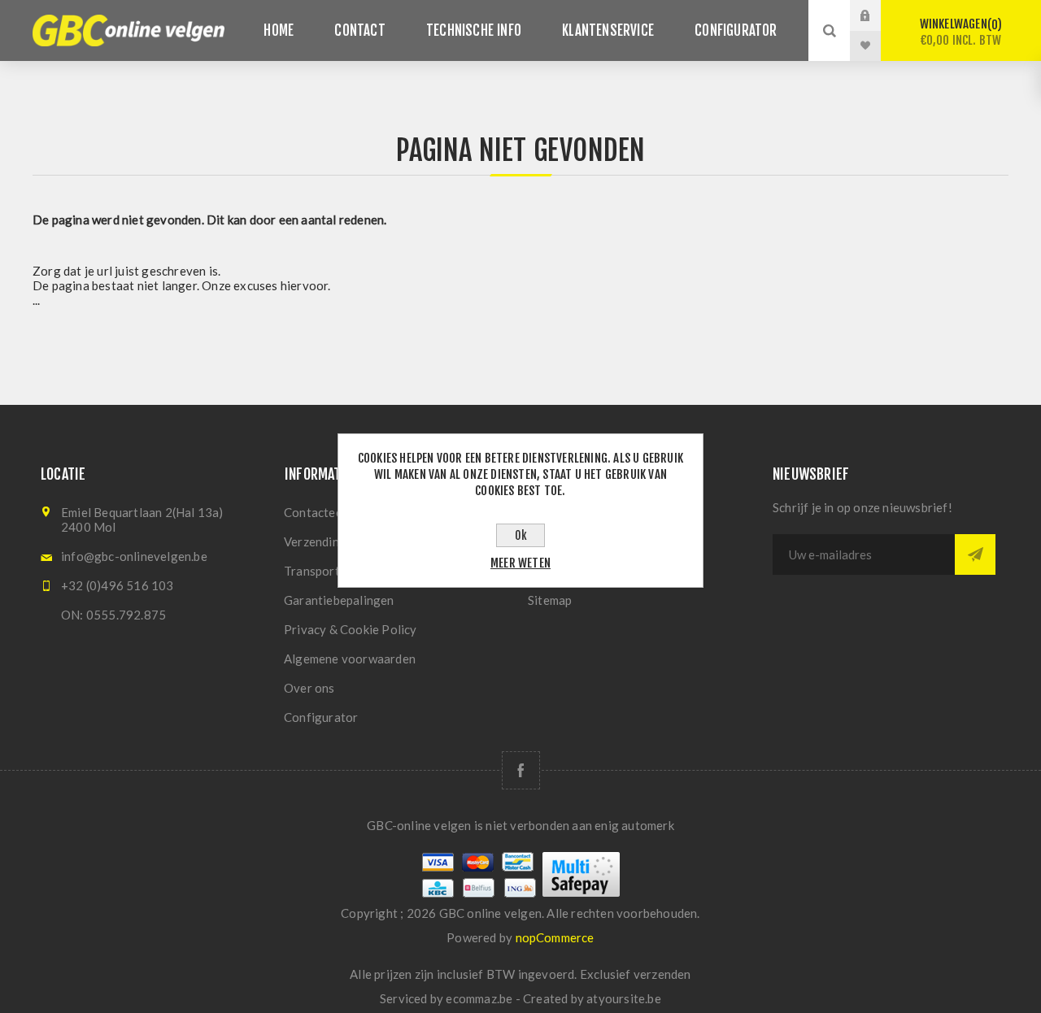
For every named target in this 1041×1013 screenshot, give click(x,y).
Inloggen (877, 15)
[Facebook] (521, 770)
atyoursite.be (623, 998)
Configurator (321, 717)
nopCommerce (555, 937)
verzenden (662, 974)
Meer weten (520, 563)
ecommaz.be (479, 998)
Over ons (309, 687)
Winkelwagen (961, 32)
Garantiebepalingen (339, 600)
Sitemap (550, 600)
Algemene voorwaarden (350, 658)
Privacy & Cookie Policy (350, 629)
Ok (521, 535)
